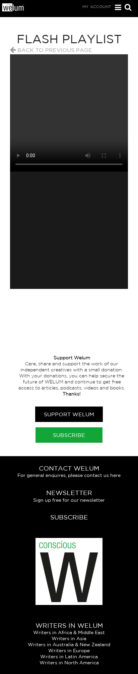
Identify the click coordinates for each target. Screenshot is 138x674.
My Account (96, 6)
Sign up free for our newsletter (69, 500)
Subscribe (69, 435)
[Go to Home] (13, 9)
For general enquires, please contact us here (69, 475)
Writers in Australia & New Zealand (69, 644)
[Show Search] (126, 7)
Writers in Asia (69, 638)
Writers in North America (69, 662)
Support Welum (69, 414)
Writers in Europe (69, 650)
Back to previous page (54, 50)
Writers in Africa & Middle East (69, 632)
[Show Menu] (116, 7)
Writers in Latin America (69, 656)
